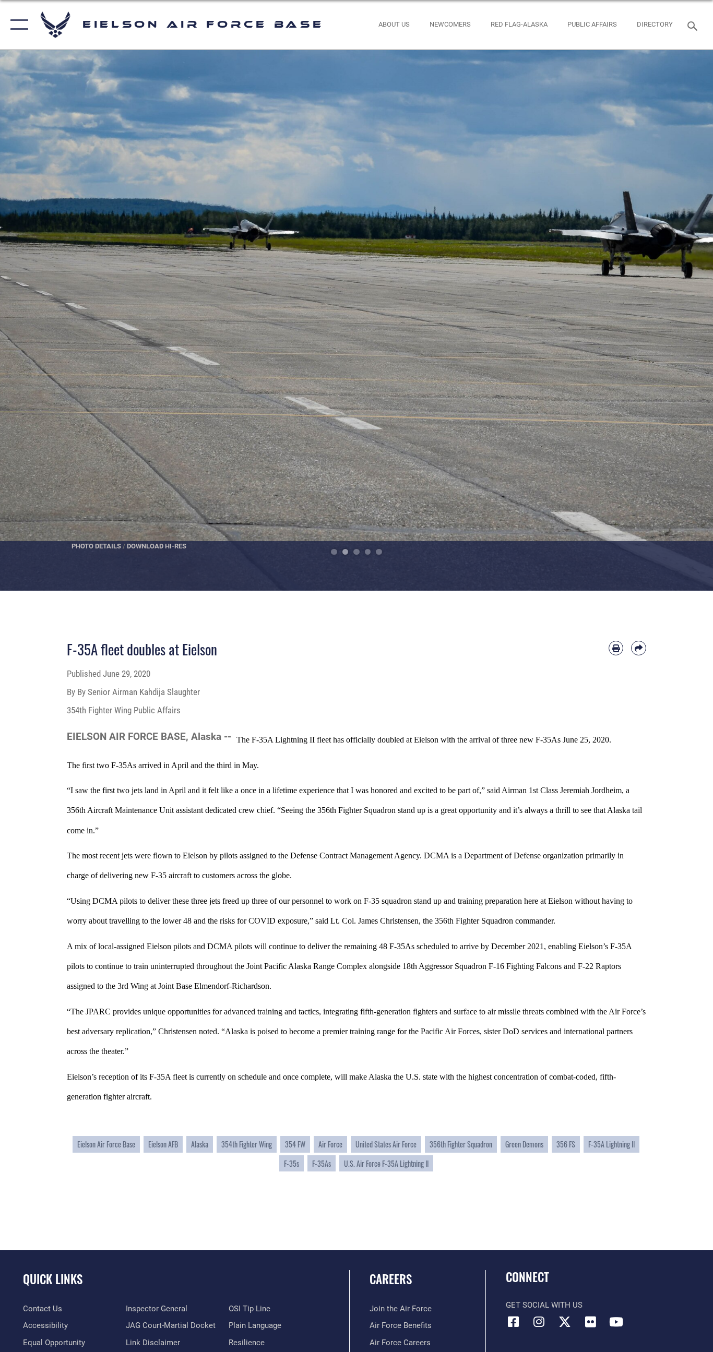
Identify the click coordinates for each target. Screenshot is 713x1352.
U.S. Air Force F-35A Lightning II (386, 1163)
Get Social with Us (544, 1305)
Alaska (199, 1144)
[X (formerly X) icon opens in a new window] (565, 1322)
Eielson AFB (163, 1144)
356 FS (565, 1144)
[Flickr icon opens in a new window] (590, 1322)
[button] (17, 25)
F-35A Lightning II (611, 1144)
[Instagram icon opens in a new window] (539, 1322)
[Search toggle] (694, 25)
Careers (391, 1279)
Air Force (330, 1144)
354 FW (295, 1144)
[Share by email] (638, 648)
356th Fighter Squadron (461, 1144)
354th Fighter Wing (246, 1144)
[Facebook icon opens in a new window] (513, 1322)
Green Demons (524, 1144)
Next (677, 320)
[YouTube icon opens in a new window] (616, 1322)
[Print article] (616, 648)
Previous (36, 320)
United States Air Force (386, 1144)
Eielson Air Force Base (106, 1144)
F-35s (291, 1163)
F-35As (321, 1163)
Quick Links (52, 1279)
